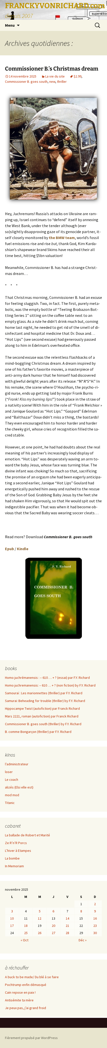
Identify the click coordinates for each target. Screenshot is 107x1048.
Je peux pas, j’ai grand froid (25, 1008)
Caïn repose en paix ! (20, 992)
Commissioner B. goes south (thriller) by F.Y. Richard (43, 724)
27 (53, 933)
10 (12, 918)
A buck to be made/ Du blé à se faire (32, 977)
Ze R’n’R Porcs (16, 843)
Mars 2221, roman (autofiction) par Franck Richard (41, 716)
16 (95, 918)
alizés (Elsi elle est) (19, 787)
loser (9, 772)
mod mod (12, 795)
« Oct (24, 940)
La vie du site (55, 76)
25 (26, 933)
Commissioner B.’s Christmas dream (51, 68)
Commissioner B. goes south (26, 81)
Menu (10, 25)
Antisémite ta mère (19, 1000)
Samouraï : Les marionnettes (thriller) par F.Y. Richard (43, 693)
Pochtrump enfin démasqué (25, 984)
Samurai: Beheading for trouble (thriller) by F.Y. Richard (45, 701)
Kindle (22, 548)
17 (12, 925)
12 (39, 918)
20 (53, 925)
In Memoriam (14, 866)
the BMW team (62, 237)
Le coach (11, 779)
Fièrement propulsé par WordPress (31, 1038)
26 (39, 933)
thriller (62, 81)
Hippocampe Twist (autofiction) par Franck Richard (42, 708)
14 (67, 918)
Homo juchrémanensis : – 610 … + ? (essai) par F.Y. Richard (47, 677)
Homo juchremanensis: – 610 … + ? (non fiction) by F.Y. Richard (50, 685)
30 (95, 933)
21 (67, 925)
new (52, 81)
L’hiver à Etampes (18, 850)
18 (26, 925)
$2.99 (77, 76)
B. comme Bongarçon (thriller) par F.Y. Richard (38, 731)
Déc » (83, 940)
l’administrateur (16, 764)
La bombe (12, 858)
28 (67, 933)
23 (95, 925)
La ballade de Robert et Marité (27, 835)
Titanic (10, 802)
